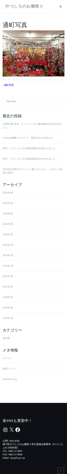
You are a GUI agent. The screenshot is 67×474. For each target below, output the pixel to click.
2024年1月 (8, 245)
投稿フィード (10, 368)
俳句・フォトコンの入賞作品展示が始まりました (29, 148)
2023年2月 (8, 255)
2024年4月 (8, 213)
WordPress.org (10, 379)
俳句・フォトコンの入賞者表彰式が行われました (29, 158)
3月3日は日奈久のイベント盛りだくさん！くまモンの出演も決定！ (33, 171)
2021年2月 (8, 286)
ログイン (7, 358)
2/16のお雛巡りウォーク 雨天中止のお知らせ (28, 138)
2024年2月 (8, 234)
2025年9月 (8, 192)
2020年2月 (8, 307)
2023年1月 (8, 266)
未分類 (6, 338)
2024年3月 (8, 224)
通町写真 (9, 85)
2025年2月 (8, 203)
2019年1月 (8, 318)
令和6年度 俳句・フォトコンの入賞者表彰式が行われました (32, 126)
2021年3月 (8, 276)
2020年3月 (8, 297)
